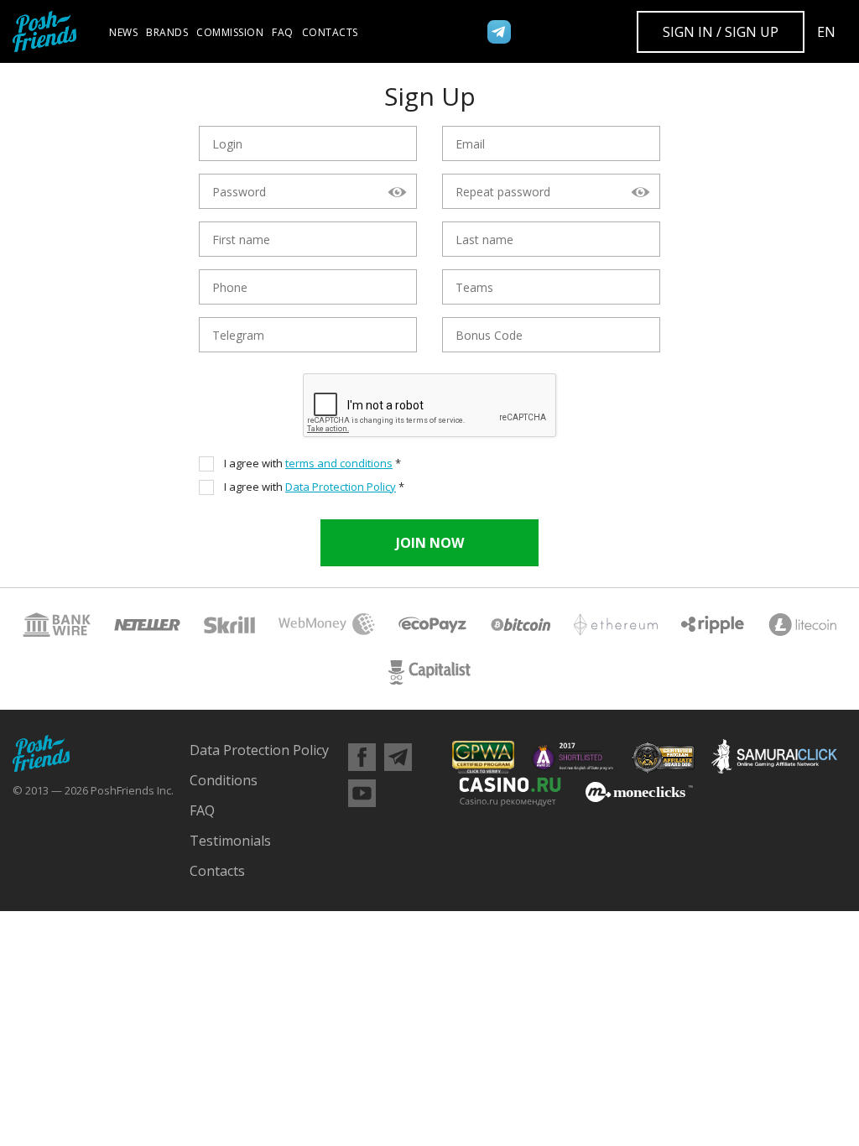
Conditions (224, 780)
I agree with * (312, 463)
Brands (167, 32)
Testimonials (230, 840)
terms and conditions (339, 463)
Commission (229, 32)
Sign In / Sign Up (720, 32)
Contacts (330, 32)
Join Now (430, 543)
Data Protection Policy (340, 486)
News (123, 32)
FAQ (283, 32)
